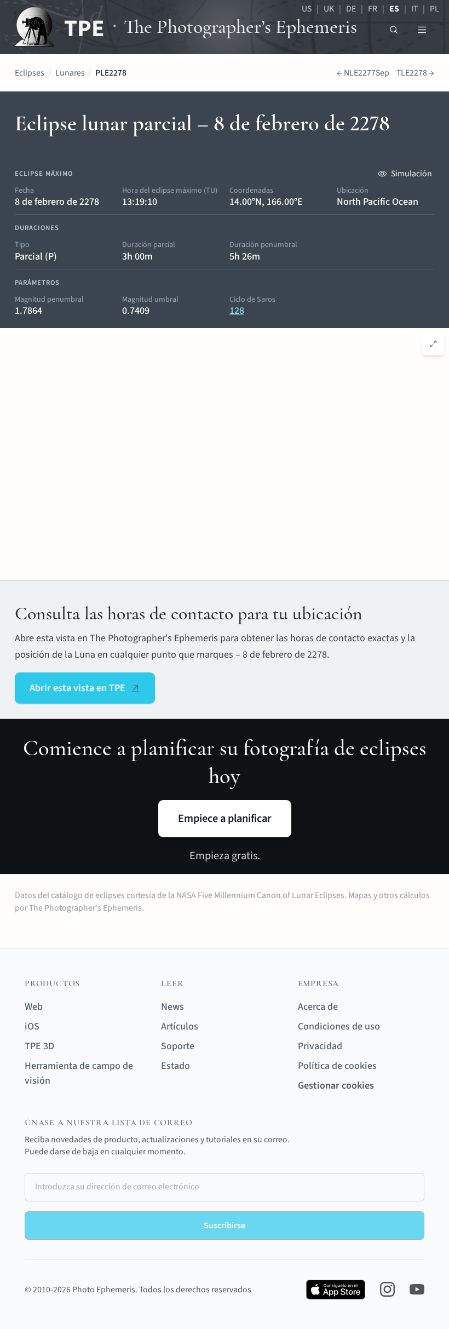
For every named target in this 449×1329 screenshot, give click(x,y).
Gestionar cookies (336, 1085)
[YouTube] (417, 1289)
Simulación (411, 174)
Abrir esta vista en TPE (77, 688)
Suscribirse (224, 1225)
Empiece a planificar (225, 818)
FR (372, 9)
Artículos (179, 1026)
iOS (32, 1026)
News (172, 1007)
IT (414, 9)
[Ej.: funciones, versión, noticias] (394, 30)
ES (394, 9)
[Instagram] (387, 1289)
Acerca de (318, 1007)
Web (34, 1007)
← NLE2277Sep (363, 73)
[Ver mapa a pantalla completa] (433, 344)
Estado (175, 1066)
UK (329, 9)
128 (236, 311)
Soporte (177, 1046)
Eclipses (29, 73)
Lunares (70, 73)
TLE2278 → (415, 73)
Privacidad (320, 1046)
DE (351, 9)
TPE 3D (39, 1046)
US (307, 9)
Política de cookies (337, 1066)
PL (434, 9)
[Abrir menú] (422, 30)
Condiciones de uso (339, 1026)
